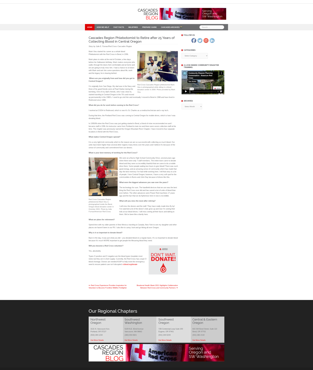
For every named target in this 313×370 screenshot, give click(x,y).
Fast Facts (118, 27)
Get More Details (97, 340)
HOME (89, 27)
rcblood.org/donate (130, 264)
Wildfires (133, 27)
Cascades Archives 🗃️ (171, 27)
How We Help (103, 27)
